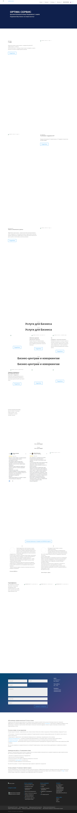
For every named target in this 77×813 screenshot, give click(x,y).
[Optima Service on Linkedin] (14, 794)
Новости (57, 798)
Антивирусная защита (29, 786)
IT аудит (63, 770)
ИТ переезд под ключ (45, 794)
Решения (46, 2)
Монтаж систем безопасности (14, 738)
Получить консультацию (33, 31)
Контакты (59, 2)
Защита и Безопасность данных (31, 793)
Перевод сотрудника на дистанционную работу (31, 808)
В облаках (53, 2)
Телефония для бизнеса (13, 739)
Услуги (41, 2)
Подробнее (12, 53)
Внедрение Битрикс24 (13, 741)
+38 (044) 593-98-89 (57, 690)
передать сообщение (40, 706)
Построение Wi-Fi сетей (29, 784)
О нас (57, 800)
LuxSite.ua (21, 811)
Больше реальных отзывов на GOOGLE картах (38, 541)
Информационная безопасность (35, 807)
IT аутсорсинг (47, 723)
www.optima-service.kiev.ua (61, 792)
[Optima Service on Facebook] (14, 792)
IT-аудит (42, 786)
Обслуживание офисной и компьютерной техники (53, 808)
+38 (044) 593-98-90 (57, 691)
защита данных (18, 760)
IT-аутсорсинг (43, 784)
